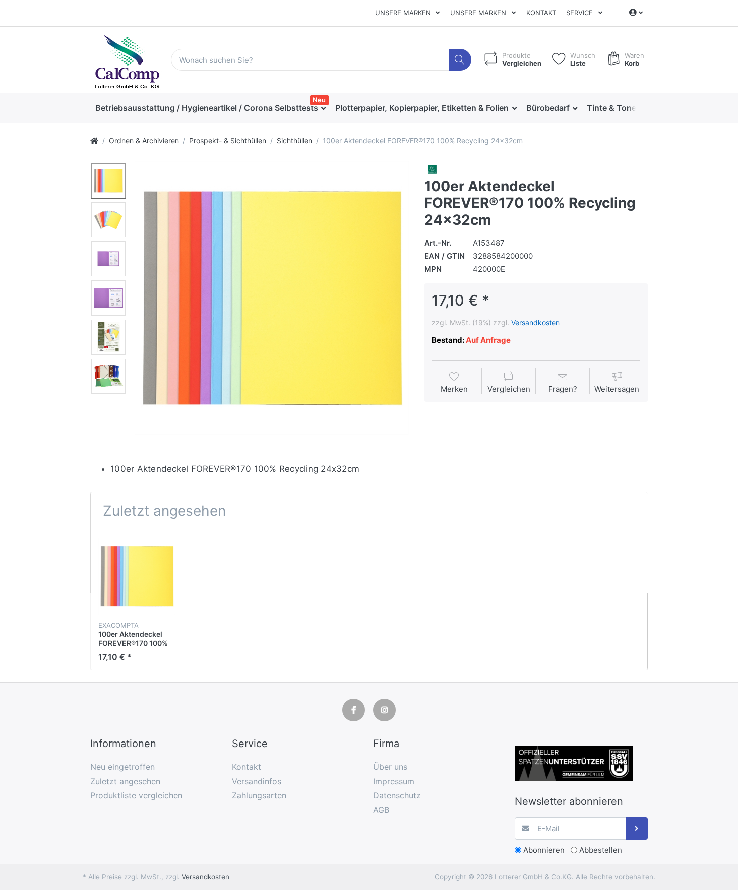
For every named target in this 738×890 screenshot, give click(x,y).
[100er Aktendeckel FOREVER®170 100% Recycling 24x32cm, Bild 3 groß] (108, 258)
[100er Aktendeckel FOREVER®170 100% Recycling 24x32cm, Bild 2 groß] (108, 219)
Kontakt (541, 13)
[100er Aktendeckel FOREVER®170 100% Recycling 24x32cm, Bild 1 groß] (108, 180)
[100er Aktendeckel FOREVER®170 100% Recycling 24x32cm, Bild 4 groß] (108, 298)
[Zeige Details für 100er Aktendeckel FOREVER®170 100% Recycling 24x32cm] (136, 576)
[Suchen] (460, 60)
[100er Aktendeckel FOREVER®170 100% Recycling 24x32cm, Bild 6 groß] (108, 376)
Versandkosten (535, 322)
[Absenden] (637, 828)
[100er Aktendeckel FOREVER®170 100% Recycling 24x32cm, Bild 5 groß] (108, 337)
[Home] (94, 140)
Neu (319, 100)
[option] (272, 298)
